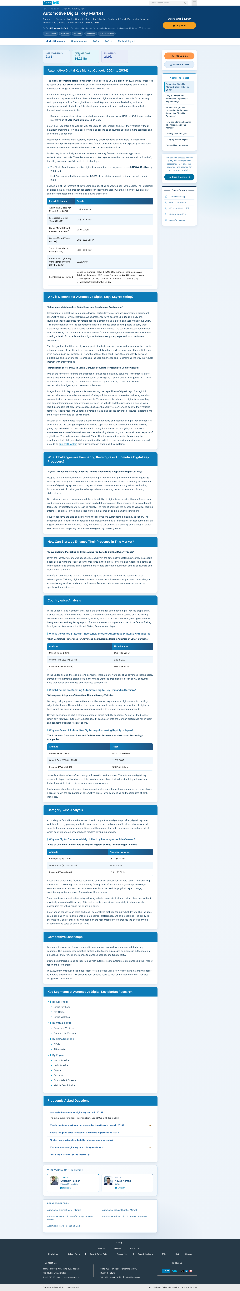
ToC (107, 41)
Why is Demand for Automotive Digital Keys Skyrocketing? (177, 98)
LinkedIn (67, 1188)
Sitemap (188, 1254)
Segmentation (79, 41)
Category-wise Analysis (177, 139)
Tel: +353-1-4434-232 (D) (111, 1277)
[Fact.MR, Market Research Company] (51, 3)
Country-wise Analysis (176, 133)
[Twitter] (182, 1270)
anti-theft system (68, 444)
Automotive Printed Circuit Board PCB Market (124, 1216)
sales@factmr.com (177, 220)
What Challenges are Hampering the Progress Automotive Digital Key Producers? (177, 111)
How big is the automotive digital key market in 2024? (76, 1112)
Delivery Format (74, 1254)
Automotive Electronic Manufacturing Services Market (70, 1218)
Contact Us (134, 1248)
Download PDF (181, 64)
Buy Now (181, 25)
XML (177, 1254)
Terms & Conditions (145, 1254)
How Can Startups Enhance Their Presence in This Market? (178, 125)
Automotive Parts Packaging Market (64, 1225)
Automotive (55, 9)
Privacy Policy (122, 1254)
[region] (100, 241)
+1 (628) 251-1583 (177, 202)
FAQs (96, 41)
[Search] (185, 3)
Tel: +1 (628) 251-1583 (52, 1277)
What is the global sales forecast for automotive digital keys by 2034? (84, 1132)
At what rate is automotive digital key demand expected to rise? (81, 1140)
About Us (101, 1248)
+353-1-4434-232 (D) (179, 208)
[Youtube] (190, 1270)
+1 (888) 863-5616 (177, 214)
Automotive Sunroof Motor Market (64, 1210)
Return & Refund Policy (99, 1254)
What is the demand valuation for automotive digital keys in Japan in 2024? (87, 1125)
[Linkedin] (186, 1270)
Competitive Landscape (177, 145)
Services (117, 1248)
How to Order (53, 1254)
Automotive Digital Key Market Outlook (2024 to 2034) (177, 87)
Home (45, 9)
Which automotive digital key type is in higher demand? (77, 1147)
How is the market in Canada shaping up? (70, 1154)
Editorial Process (178, 177)
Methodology (125, 41)
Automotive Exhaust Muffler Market (119, 1210)
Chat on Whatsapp (177, 196)
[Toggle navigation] (194, 3)
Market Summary (55, 41)
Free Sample (181, 55)
